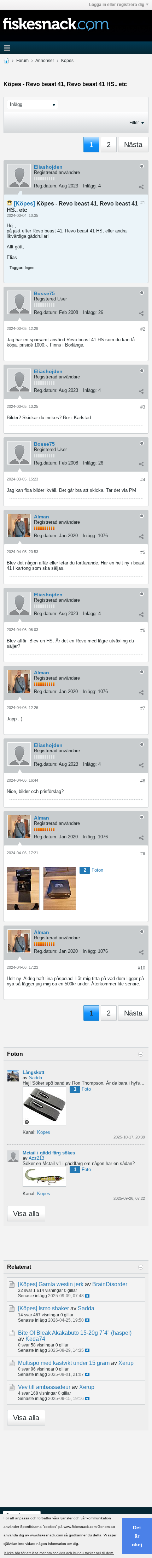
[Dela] (141, 187)
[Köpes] (24, 204)
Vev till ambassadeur (44, 1387)
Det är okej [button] (137, 1536)
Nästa (133, 144)
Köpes (67, 60)
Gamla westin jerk (61, 1284)
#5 (142, 552)
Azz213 (36, 1158)
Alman (41, 516)
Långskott (33, 1072)
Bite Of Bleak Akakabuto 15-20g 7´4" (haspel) (74, 1333)
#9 (142, 853)
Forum (22, 60)
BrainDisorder (109, 1284)
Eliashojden (48, 167)
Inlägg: (90, 186)
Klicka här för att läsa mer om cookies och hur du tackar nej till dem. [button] (59, 1553)
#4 (142, 479)
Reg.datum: (46, 186)
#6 (142, 630)
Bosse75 (44, 293)
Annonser (44, 60)
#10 (141, 968)
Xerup (126, 1363)
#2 (142, 329)
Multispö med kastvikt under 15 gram (64, 1363)
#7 (142, 708)
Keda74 (35, 1339)
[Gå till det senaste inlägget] (87, 1296)
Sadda (35, 1077)
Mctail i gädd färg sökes (49, 1152)
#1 (142, 202)
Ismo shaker (54, 1308)
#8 (142, 780)
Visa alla (26, 1213)
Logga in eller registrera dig (116, 4)
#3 (142, 407)
